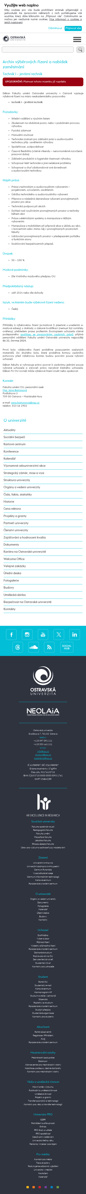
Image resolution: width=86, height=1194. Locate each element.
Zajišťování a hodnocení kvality (25, 537)
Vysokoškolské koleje (43, 873)
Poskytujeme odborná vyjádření (43, 1166)
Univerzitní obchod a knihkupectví (43, 866)
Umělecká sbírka (15, 595)
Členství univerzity (16, 530)
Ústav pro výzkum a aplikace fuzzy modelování (43, 848)
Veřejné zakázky (15, 566)
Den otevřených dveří (43, 959)
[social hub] (66, 647)
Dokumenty (11, 544)
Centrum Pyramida (43, 870)
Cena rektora (12, 508)
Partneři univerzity (16, 523)
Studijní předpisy (43, 1010)
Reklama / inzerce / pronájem (43, 1144)
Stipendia (43, 999)
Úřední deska (12, 573)
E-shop (43, 1127)
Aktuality (9, 430)
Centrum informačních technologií (43, 877)
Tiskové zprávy (43, 1163)
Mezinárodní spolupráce (43, 1058)
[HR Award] (43, 805)
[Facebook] (11, 634)
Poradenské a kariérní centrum (43, 884)
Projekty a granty (15, 516)
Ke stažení (43, 1173)
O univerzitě (15, 420)
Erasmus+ (43, 1061)
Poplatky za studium (43, 1003)
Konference (11, 451)
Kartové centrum (15, 444)
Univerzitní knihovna (43, 863)
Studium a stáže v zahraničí (43, 996)
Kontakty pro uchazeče (43, 967)
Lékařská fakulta (43, 840)
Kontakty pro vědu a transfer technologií (43, 1104)
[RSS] (49, 647)
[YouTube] (43, 634)
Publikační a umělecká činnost (43, 1090)
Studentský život (43, 963)
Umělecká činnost (43, 1094)
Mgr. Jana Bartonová (15, 390)
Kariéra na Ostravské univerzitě (25, 551)
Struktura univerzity (17, 480)
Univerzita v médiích (43, 1170)
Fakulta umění (43, 834)
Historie (9, 501)
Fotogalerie (11, 580)
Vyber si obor (43, 939)
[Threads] (17, 647)
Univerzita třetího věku (43, 1140)
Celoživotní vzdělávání (43, 1137)
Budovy (9, 587)
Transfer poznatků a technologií (43, 1101)
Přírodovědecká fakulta (43, 844)
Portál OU (43, 982)
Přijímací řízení (43, 942)
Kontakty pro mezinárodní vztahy (43, 1072)
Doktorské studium (43, 953)
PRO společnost (43, 1134)
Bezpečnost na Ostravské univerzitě (27, 602)
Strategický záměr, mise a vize (24, 473)
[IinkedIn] (74, 634)
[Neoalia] (43, 712)
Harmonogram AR (43, 992)
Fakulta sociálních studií (43, 827)
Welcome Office (14, 559)
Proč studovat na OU (43, 956)
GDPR (43, 1120)
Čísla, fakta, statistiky (18, 494)
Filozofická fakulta (43, 837)
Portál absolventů (43, 1032)
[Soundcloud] (33, 647)
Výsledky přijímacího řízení (43, 946)
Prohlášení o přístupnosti (43, 1123)
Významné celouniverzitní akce (24, 465)
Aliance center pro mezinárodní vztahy (43, 1065)
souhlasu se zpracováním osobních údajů (47, 334)
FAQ (43, 1039)
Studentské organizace (43, 1013)
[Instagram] (27, 634)
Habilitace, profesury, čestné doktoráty (43, 1068)
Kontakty (9, 609)
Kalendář (10, 458)
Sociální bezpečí (14, 437)
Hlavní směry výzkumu (43, 1087)
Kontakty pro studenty (43, 1017)
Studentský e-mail (43, 985)
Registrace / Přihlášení (43, 1035)
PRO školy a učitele (43, 1130)
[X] (58, 634)
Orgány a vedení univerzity (22, 487)
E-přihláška (43, 935)
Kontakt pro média (43, 1159)
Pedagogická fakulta (43, 830)
